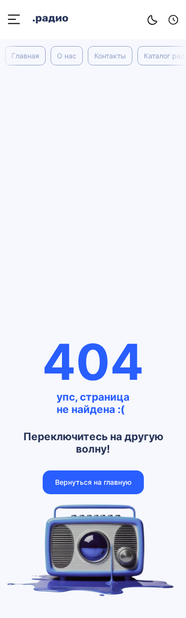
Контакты (110, 56)
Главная (25, 56)
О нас (66, 56)
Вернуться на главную (93, 482)
